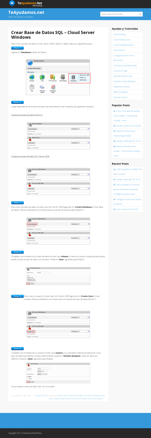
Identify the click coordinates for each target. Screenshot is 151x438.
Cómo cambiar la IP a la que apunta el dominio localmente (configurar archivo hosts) (126, 189)
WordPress (37, 433)
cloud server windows (95, 398)
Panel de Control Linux (122, 76)
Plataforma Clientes (121, 86)
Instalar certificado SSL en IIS (128, 141)
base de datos (62, 395)
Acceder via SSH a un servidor (128, 125)
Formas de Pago (120, 71)
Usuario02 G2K (42, 395)
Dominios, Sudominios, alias (125, 65)
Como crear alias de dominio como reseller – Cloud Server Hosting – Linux (126, 116)
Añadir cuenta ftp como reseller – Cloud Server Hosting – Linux (127, 151)
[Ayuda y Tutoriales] (26, 3)
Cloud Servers (119, 50)
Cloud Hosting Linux (121, 39)
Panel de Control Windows (124, 81)
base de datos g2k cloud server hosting (83, 395)
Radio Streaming (120, 92)
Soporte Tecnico (120, 97)
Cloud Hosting (119, 34)
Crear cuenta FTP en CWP (127, 209)
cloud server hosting (78, 398)
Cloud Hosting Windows (123, 45)
